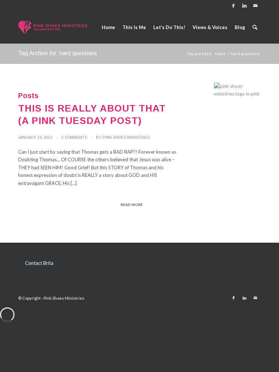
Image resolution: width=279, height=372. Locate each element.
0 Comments (74, 137)
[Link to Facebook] (233, 5)
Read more (132, 204)
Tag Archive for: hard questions (57, 53)
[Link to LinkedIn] (244, 5)
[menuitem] (108, 27)
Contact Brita (39, 263)
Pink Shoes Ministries (126, 137)
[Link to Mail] (255, 5)
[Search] (255, 27)
